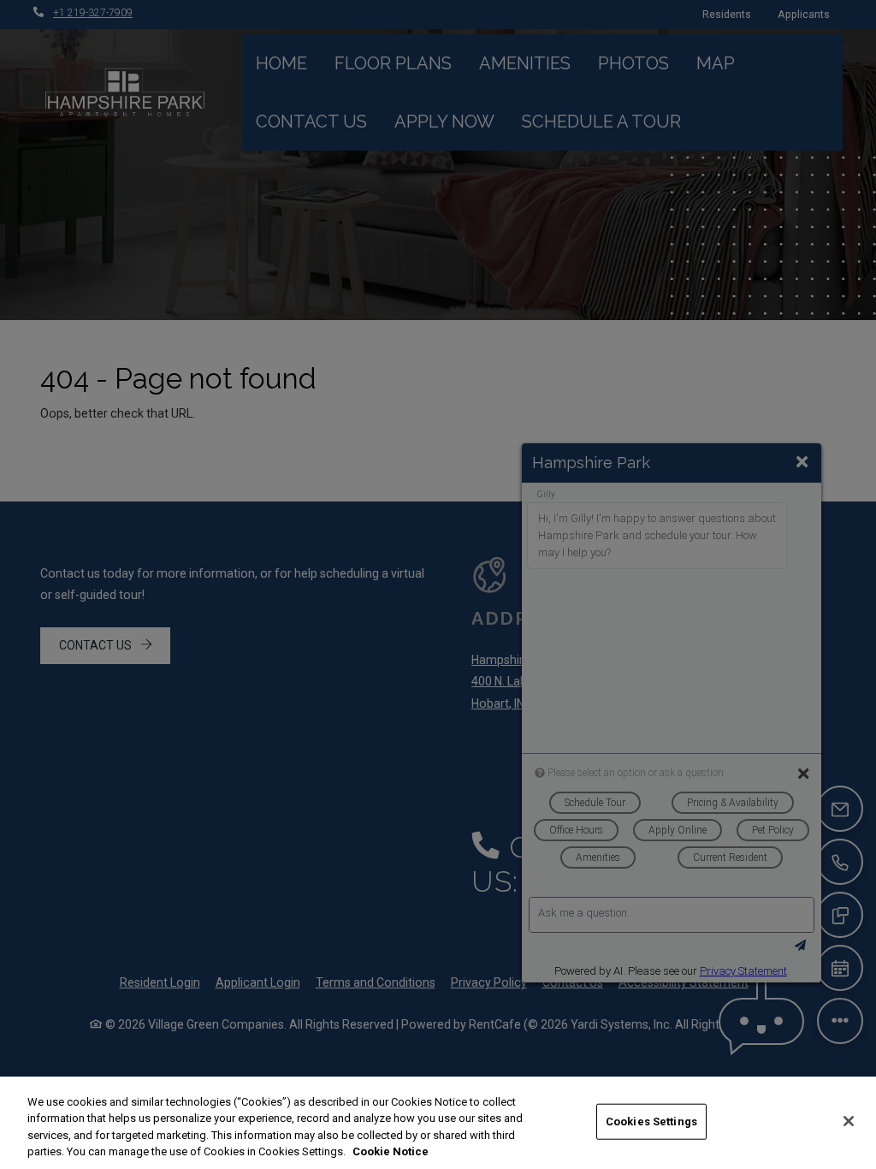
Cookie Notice (390, 1151)
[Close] (848, 1121)
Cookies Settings (651, 1121)
